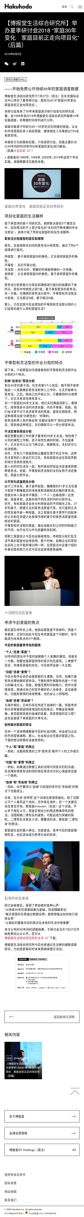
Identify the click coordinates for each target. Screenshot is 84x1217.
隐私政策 (11, 1183)
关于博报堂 (16, 1116)
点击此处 (20, 150)
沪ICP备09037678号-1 (14, 1213)
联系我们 (11, 1200)
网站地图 (11, 1191)
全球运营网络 (18, 1133)
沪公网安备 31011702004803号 (42, 1213)
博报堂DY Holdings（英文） (28, 1150)
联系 (64, 6)
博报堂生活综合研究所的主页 (24, 938)
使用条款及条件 (15, 1174)
